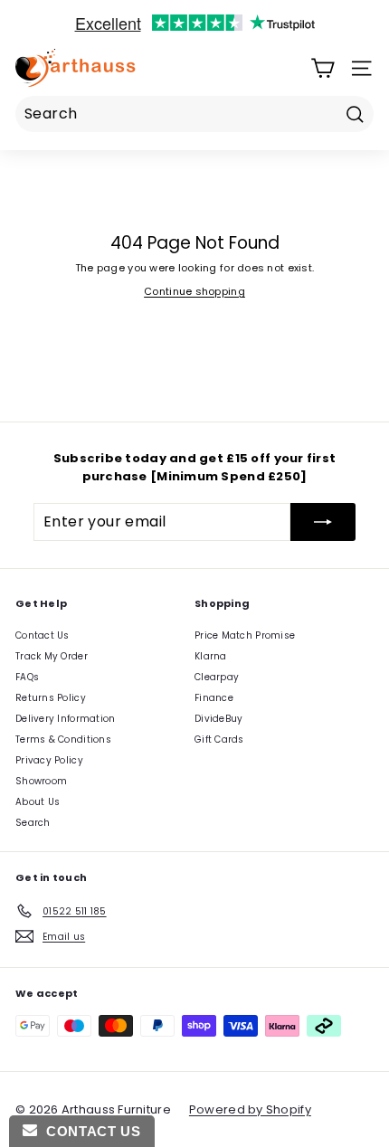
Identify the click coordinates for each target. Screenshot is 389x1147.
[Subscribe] (323, 522)
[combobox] (194, 114)
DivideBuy (218, 718)
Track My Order (51, 656)
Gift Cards (219, 739)
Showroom (41, 781)
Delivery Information (65, 718)
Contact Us (42, 635)
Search (33, 822)
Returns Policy (50, 698)
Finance (213, 698)
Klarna (210, 656)
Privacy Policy (49, 760)
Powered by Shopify (250, 1109)
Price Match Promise (244, 635)
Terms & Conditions (63, 739)
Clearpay (216, 677)
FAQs (27, 677)
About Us (37, 802)
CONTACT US (88, 1131)
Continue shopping (194, 291)
